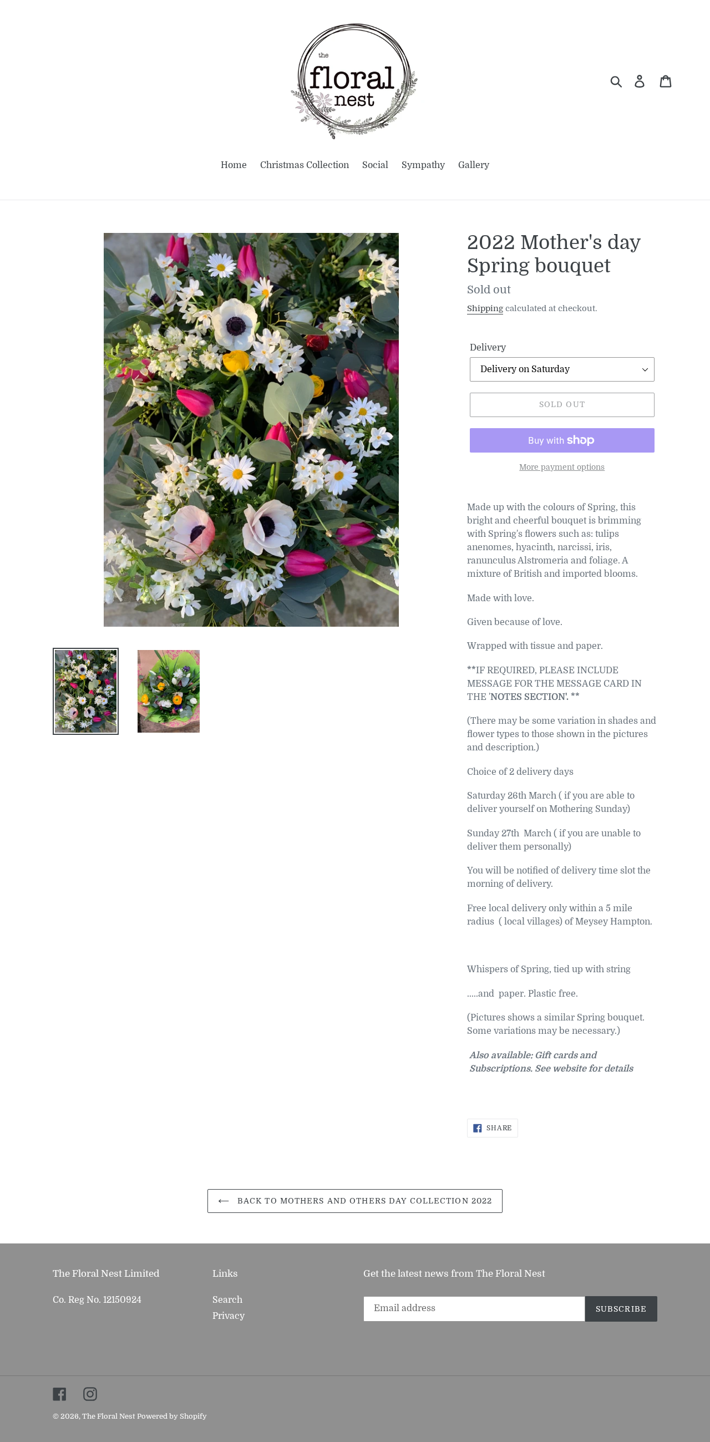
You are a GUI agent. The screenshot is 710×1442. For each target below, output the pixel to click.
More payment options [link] (562, 467)
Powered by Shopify (172, 1416)
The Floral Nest (108, 1416)
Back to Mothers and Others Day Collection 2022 (364, 1200)
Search (227, 1300)
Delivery (488, 348)
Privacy (228, 1316)
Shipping (485, 308)
